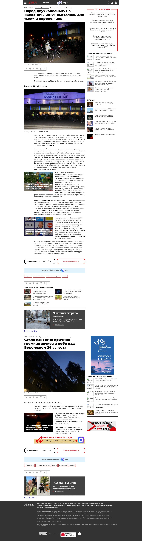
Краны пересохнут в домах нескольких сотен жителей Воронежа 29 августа (102, 37)
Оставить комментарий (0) (71, 261)
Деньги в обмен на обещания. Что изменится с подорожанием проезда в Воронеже (43, 297)
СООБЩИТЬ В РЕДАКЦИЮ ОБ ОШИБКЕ (47, 507)
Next (81, 106)
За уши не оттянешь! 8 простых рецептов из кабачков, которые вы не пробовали (106, 412)
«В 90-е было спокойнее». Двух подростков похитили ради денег (105, 75)
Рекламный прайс (59, 505)
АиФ (40, 64)
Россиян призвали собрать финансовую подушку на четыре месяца (104, 129)
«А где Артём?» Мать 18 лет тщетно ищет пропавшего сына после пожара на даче (105, 70)
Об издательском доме (44, 504)
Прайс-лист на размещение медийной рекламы (97, 505)
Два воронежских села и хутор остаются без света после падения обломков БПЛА (102, 45)
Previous (28, 106)
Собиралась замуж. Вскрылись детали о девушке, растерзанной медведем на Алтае (105, 64)
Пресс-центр (57, 504)
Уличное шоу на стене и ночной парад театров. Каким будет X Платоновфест (72, 291)
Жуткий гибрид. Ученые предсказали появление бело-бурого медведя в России (106, 386)
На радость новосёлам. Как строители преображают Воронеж (41, 304)
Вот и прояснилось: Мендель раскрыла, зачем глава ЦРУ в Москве (106, 103)
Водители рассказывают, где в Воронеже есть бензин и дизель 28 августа (102, 22)
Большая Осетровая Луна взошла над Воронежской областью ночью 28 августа (102, 30)
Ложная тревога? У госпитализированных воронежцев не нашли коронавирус (35, 292)
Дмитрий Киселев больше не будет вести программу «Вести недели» (105, 122)
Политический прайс (73, 505)
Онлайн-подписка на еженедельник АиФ (90, 504)
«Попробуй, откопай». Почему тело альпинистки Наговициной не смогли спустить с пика (105, 83)
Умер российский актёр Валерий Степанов (105, 135)
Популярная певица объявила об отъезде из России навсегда (104, 116)
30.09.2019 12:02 (28, 8)
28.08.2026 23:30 (29, 337)
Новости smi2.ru (30, 331)
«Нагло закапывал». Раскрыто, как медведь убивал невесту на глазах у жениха (106, 57)
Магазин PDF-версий (69, 504)
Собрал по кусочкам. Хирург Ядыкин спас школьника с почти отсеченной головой (106, 399)
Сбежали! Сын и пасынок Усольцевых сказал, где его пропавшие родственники (106, 380)
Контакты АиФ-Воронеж (44, 505)
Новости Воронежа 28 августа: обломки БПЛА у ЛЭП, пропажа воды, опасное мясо (102, 14)
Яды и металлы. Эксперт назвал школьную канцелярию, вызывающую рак (104, 89)
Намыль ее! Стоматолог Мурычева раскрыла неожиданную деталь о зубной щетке (105, 393)
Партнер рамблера (53, 533)
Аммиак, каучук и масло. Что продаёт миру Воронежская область (71, 297)
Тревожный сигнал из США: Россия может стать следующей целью (105, 109)
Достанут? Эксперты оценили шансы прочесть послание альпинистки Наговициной (106, 406)
